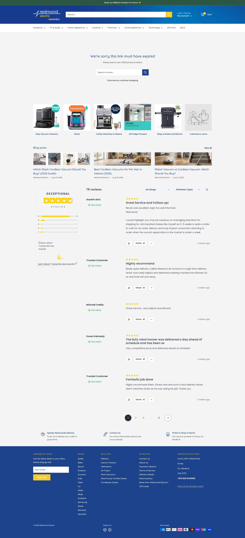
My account (183, 16)
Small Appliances (133, 28)
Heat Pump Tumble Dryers (114, 478)
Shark (80, 506)
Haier (80, 482)
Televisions (106, 466)
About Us (143, 462)
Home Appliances (76, 28)
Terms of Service (147, 470)
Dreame (82, 470)
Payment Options (147, 466)
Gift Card (171, 28)
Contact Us (144, 458)
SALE (182, 28)
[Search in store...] (145, 72)
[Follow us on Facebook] (105, 530)
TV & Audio (55, 28)
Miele (80, 490)
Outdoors (37, 28)
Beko (80, 462)
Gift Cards (144, 486)
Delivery (105, 458)
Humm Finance (108, 462)
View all (208, 148)
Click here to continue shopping (122, 80)
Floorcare (112, 28)
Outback (82, 498)
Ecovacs (82, 474)
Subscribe (42, 477)
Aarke (80, 458)
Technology (154, 28)
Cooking (96, 28)
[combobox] (116, 14)
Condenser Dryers (109, 482)
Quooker (82, 514)
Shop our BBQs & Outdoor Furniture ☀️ (122, 2)
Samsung (82, 502)
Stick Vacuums (108, 474)
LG (79, 486)
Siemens (82, 510)
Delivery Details (146, 474)
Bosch (81, 466)
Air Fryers (105, 470)
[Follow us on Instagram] (110, 530)
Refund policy (145, 478)
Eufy (80, 478)
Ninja (80, 494)
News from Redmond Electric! (153, 482)
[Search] (169, 14)
